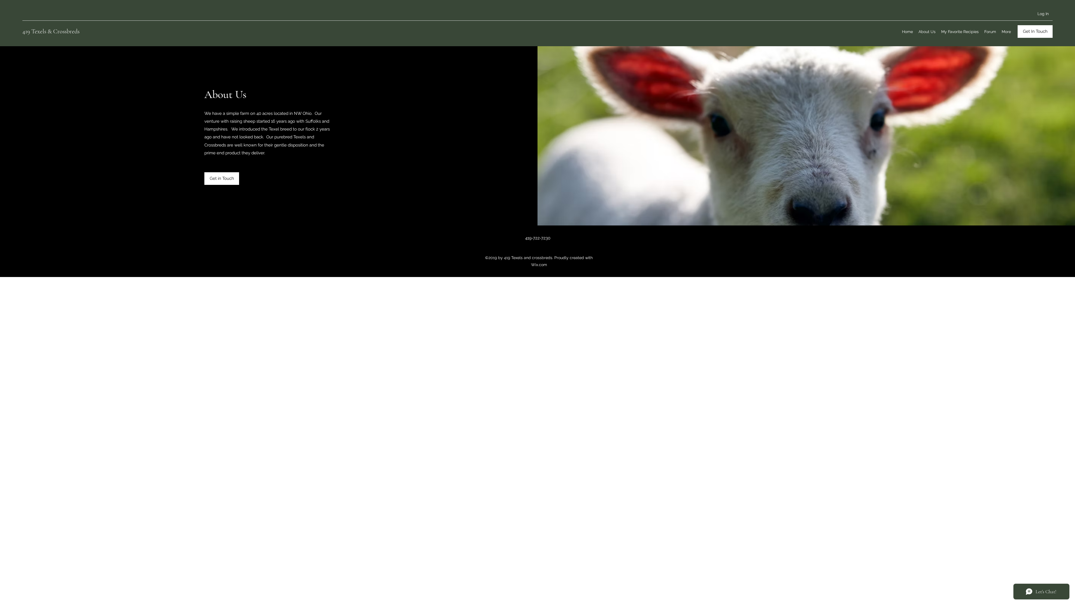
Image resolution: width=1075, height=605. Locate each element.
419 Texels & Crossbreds (51, 31)
